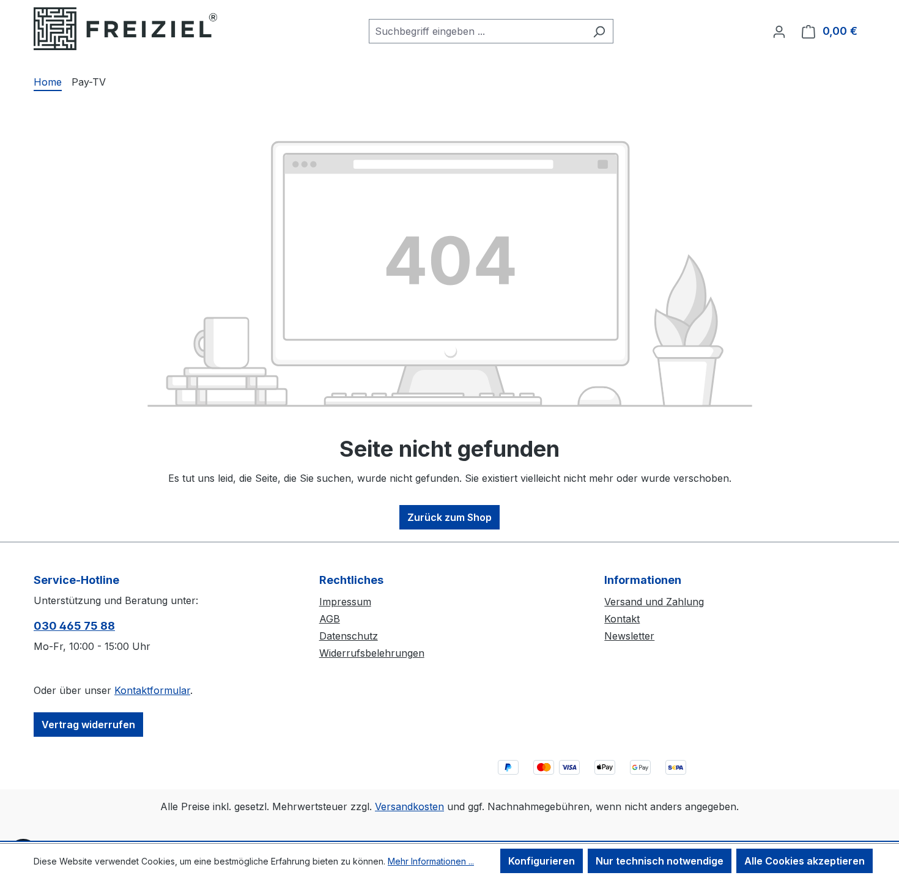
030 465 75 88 (74, 625)
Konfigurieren (541, 861)
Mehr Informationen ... (431, 861)
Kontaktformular (152, 690)
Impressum (345, 602)
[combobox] (477, 31)
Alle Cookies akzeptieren (804, 861)
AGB (329, 619)
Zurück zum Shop (449, 517)
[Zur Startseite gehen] (125, 28)
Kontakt (622, 619)
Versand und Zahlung (654, 602)
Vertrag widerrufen (88, 724)
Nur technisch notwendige (659, 861)
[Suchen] (599, 31)
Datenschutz (348, 636)
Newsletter (629, 636)
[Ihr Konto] (779, 31)
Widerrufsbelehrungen (371, 653)
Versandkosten (409, 806)
